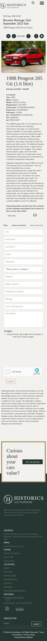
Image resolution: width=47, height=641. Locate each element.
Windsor (8, 587)
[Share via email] (35, 216)
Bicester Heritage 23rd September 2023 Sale (17, 22)
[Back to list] (8, 36)
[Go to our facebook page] (6, 523)
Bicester (8, 572)
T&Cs (5, 225)
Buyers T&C (8, 557)
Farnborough (10, 579)
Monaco (8, 583)
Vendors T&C (9, 561)
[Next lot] (28, 36)
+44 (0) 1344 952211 (12, 553)
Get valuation (32, 462)
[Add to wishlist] (42, 36)
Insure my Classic (19, 225)
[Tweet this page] (25, 216)
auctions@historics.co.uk (13, 546)
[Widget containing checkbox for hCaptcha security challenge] (23, 371)
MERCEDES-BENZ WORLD (15, 591)
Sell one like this (36, 225)
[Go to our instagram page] (30, 216)
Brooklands (10, 576)
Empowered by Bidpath (23, 637)
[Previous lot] (14, 36)
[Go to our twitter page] (11, 523)
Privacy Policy (29, 635)
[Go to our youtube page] (16, 523)
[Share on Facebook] (19, 216)
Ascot (7, 568)
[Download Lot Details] (36, 36)
